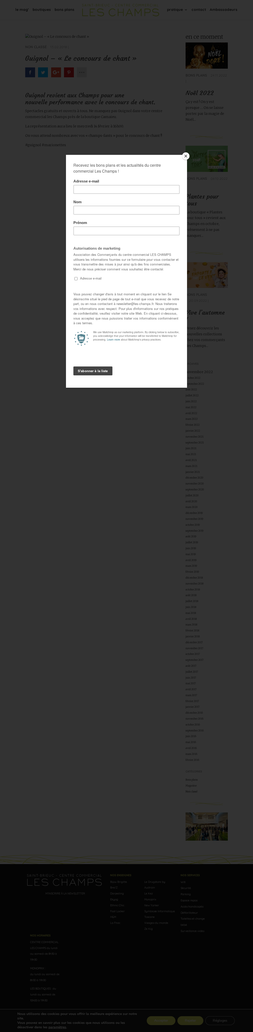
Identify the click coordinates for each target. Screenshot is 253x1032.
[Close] (186, 156)
